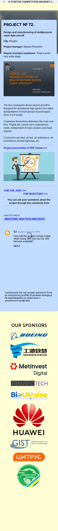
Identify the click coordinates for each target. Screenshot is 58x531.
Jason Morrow (36, 521)
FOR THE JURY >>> (15, 190)
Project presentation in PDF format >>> (25, 148)
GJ (15, 231)
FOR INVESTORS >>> (35, 194)
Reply (17, 246)
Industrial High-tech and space (24, 219)
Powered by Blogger (31, 514)
